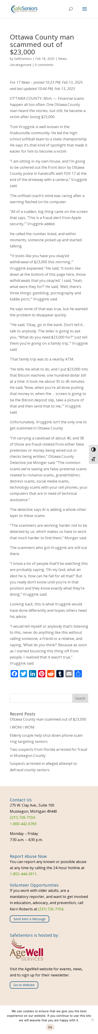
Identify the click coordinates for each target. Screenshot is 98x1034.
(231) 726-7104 (22, 817)
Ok (50, 1027)
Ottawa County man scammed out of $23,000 (48, 719)
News (62, 58)
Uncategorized (20, 65)
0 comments (44, 65)
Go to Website (24, 985)
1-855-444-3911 (23, 873)
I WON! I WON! (22, 727)
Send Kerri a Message (29, 919)
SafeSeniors (23, 58)
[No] (92, 1019)
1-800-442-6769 (23, 823)
